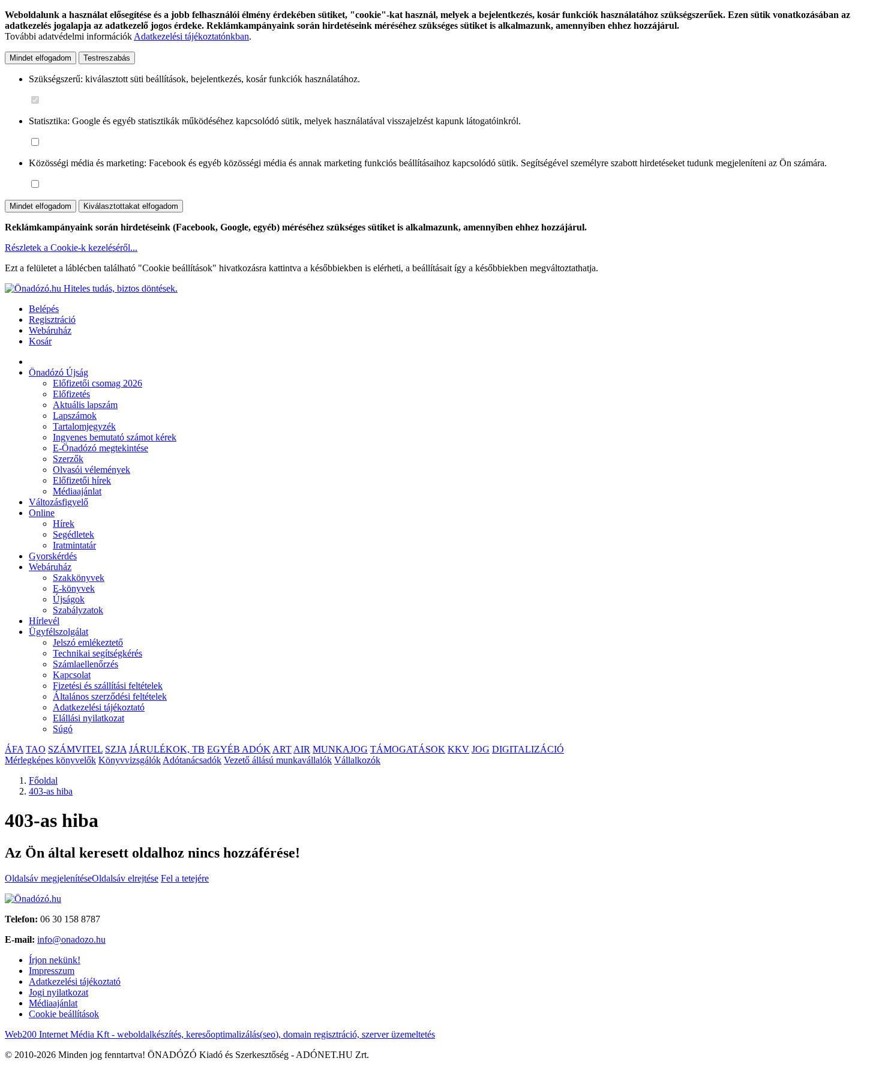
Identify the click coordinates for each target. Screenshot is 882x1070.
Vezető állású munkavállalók (278, 760)
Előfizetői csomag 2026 (97, 383)
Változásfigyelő (58, 502)
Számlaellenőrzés (85, 664)
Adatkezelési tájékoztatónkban (191, 36)
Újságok (69, 599)
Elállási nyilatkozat (88, 718)
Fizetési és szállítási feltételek (108, 686)
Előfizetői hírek (82, 480)
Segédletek (73, 534)
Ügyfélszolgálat (58, 632)
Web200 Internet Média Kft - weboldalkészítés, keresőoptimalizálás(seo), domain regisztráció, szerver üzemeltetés (220, 1034)
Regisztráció (52, 319)
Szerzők (68, 459)
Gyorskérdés (53, 556)
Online (42, 513)
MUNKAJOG (340, 749)
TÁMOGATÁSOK (407, 749)
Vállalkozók (357, 760)
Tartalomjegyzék (84, 426)
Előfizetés (71, 394)
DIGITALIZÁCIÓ (528, 749)
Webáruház (50, 330)
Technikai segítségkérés (97, 653)
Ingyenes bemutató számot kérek (114, 437)
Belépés (44, 309)
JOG (481, 749)
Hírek (63, 523)
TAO (36, 749)
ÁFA (14, 749)
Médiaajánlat (77, 491)
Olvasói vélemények (91, 469)
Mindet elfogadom (40, 57)
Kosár (40, 341)
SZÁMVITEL (75, 749)
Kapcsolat (72, 675)
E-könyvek (74, 588)
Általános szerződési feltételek (110, 696)
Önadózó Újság (58, 372)
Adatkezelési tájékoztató (99, 707)
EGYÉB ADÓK (239, 749)
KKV (458, 749)
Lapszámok (75, 415)
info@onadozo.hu (71, 939)
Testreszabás (106, 57)
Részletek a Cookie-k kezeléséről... (71, 247)
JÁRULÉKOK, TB (167, 749)
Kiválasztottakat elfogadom (130, 206)
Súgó (63, 729)
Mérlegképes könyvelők (50, 760)
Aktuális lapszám (85, 405)
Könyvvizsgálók (129, 760)
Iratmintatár (74, 545)
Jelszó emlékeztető (88, 642)
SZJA (116, 749)
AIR (301, 749)
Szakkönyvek (78, 578)
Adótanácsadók (192, 760)
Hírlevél (44, 621)
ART (282, 749)
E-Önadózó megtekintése (100, 448)
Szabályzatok (78, 610)
